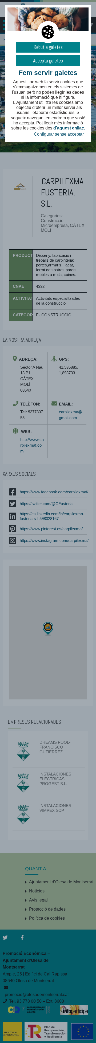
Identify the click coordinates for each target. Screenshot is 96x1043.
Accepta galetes (48, 60)
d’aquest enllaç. (69, 128)
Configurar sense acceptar (59, 134)
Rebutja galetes (48, 47)
